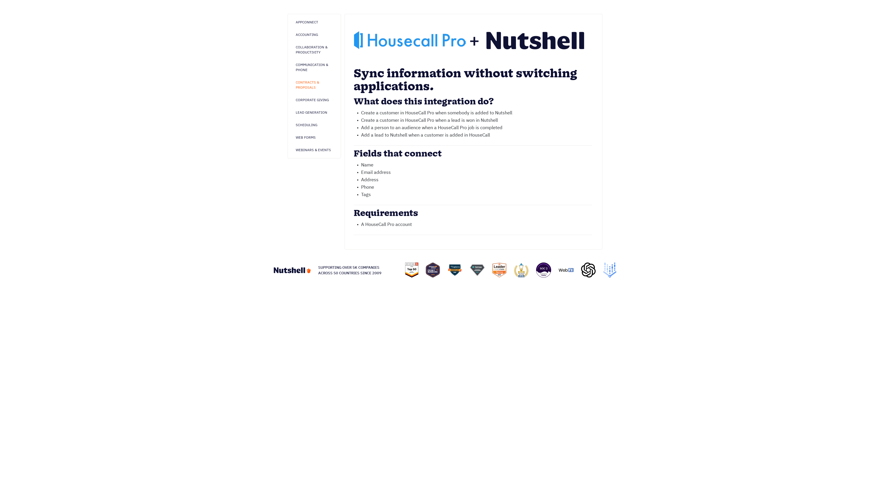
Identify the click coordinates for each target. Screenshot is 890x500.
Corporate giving (312, 100)
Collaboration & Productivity (311, 49)
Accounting (307, 34)
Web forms (306, 137)
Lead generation (311, 112)
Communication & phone (312, 67)
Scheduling (306, 125)
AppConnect (307, 22)
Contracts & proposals (307, 85)
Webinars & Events (313, 150)
